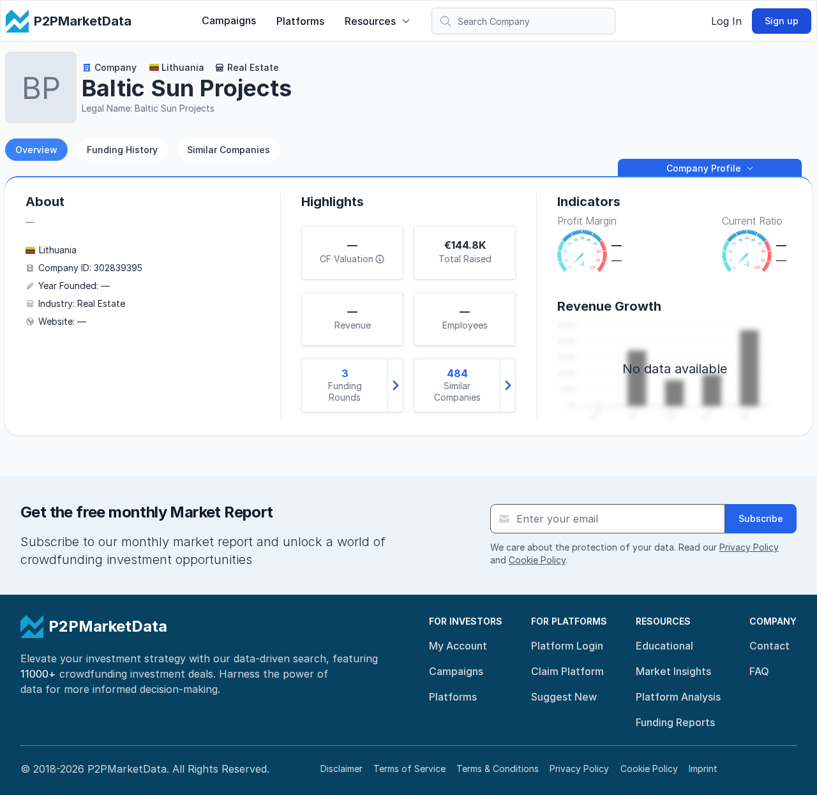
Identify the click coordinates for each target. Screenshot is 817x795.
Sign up (781, 20)
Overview (36, 149)
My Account (458, 645)
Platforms (300, 21)
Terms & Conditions (497, 768)
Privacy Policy (749, 547)
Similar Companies (228, 149)
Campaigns (229, 20)
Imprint (703, 768)
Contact (769, 645)
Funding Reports (675, 722)
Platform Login (567, 645)
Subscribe (760, 518)
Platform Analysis (678, 696)
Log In (726, 21)
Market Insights (673, 671)
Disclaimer (341, 768)
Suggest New (564, 696)
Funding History (122, 149)
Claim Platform (567, 671)
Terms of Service (409, 768)
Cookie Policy (537, 559)
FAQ (759, 671)
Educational (664, 645)
